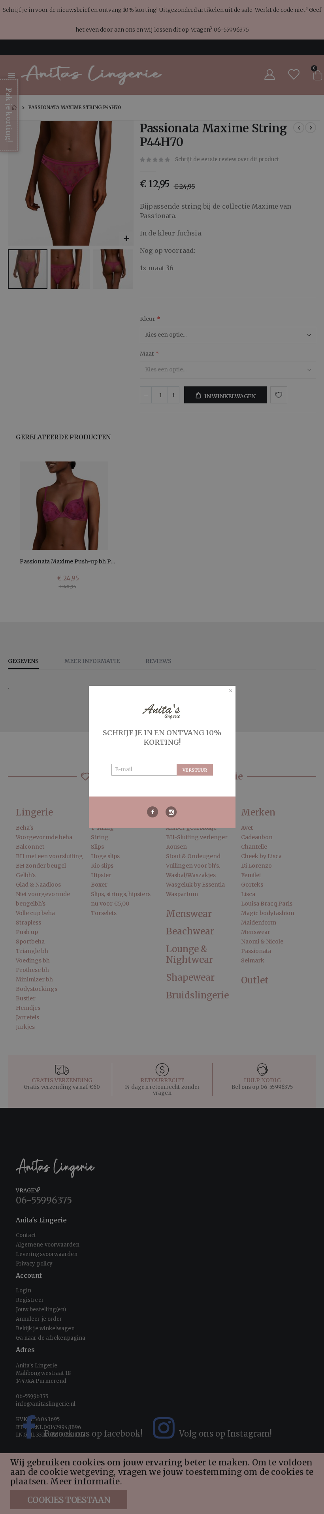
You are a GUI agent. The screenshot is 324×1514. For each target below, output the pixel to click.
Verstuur (195, 770)
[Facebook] (152, 811)
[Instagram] (171, 811)
